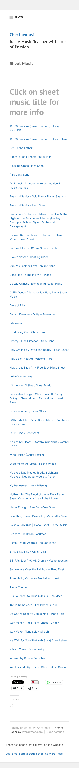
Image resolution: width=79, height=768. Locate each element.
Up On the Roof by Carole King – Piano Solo (37, 613)
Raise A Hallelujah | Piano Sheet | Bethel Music (38, 525)
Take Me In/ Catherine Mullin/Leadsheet (34, 578)
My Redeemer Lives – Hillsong (28, 485)
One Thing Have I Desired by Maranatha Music (39, 516)
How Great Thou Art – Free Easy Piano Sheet (37, 367)
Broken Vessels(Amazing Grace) (29, 257)
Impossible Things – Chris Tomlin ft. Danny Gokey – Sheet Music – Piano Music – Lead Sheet (36, 398)
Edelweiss (16, 323)
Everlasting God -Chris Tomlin (28, 332)
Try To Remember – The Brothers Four (33, 604)
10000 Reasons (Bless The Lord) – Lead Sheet (39, 139)
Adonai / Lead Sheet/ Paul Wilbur (30, 156)
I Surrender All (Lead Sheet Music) (31, 385)
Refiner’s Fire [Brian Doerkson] (28, 533)
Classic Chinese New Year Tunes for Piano (36, 283)
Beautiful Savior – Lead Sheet (28, 205)
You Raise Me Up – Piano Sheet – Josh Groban (38, 667)
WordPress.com (32, 731)
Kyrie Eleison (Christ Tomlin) (27, 454)
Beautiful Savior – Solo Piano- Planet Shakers (38, 196)
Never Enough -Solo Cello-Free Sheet (33, 507)
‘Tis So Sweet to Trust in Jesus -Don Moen (36, 596)
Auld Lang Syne (19, 174)
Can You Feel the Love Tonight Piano (32, 265)
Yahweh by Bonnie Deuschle (27, 658)
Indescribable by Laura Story (28, 411)
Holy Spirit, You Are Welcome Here (31, 358)
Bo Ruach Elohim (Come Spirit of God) (33, 248)
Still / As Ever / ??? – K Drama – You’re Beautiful (39, 560)
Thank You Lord (19, 587)
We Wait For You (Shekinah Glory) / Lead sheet (38, 640)
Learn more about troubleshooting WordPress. (34, 753)
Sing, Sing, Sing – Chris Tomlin (28, 551)
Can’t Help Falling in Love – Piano (30, 274)
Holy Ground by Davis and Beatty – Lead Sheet (39, 349)
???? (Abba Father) (21, 148)
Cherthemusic (23, 34)
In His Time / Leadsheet (24, 433)
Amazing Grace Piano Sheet (27, 165)
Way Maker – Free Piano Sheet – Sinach (34, 622)
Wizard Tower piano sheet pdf (28, 649)
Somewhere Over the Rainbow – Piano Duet (37, 569)
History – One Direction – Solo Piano (32, 341)
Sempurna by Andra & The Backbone (33, 542)
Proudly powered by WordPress (30, 727)
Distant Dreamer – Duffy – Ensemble (32, 314)
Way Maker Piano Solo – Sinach (29, 631)
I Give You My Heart (22, 376)
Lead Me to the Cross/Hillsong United (33, 463)
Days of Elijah (18, 305)
